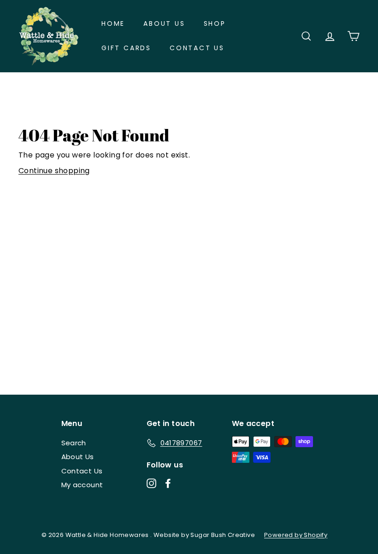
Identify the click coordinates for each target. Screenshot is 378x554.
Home (113, 23)
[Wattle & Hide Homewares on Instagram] (151, 483)
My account (82, 485)
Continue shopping (54, 170)
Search (73, 443)
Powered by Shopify (295, 535)
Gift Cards (126, 47)
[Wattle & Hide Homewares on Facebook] (168, 483)
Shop (215, 23)
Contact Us (197, 47)
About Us (164, 23)
